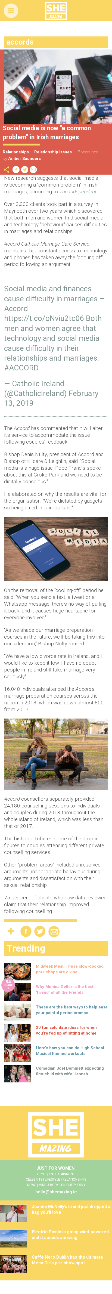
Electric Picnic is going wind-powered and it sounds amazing (70, 1234)
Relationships (16, 152)
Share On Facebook (16, 169)
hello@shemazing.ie (56, 1191)
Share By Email (33, 169)
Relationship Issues (53, 152)
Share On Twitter (25, 169)
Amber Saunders (24, 158)
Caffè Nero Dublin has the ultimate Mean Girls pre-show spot (67, 1260)
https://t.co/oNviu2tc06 (44, 318)
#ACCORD (21, 367)
